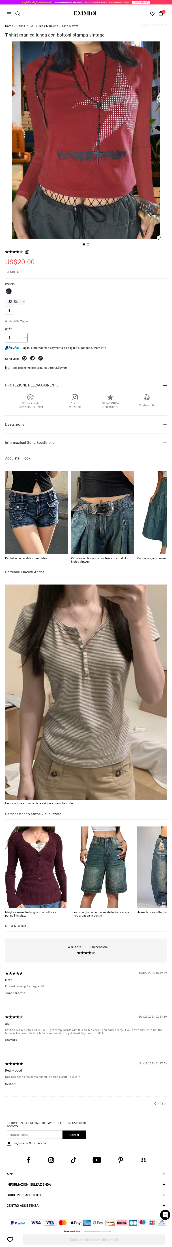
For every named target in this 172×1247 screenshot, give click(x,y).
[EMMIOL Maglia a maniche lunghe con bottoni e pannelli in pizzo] (36, 867)
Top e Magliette (48, 26)
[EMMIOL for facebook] (28, 1160)
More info (100, 348)
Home (9, 26)
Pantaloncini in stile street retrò (26, 558)
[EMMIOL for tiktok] (73, 1160)
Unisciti (74, 1135)
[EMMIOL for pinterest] (121, 1160)
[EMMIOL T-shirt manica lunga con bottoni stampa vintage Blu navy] (9, 293)
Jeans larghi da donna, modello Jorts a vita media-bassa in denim (101, 913)
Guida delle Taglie (16, 321)
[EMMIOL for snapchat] (143, 1160)
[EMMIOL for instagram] (51, 1160)
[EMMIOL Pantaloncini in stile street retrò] (36, 512)
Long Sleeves (70, 26)
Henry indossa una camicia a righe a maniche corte (39, 803)
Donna (21, 26)
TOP (32, 26)
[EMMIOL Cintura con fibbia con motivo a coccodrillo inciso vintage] (102, 512)
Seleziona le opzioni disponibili (94, 1239)
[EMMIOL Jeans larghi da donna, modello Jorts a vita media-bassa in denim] (103, 867)
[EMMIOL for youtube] (97, 1160)
